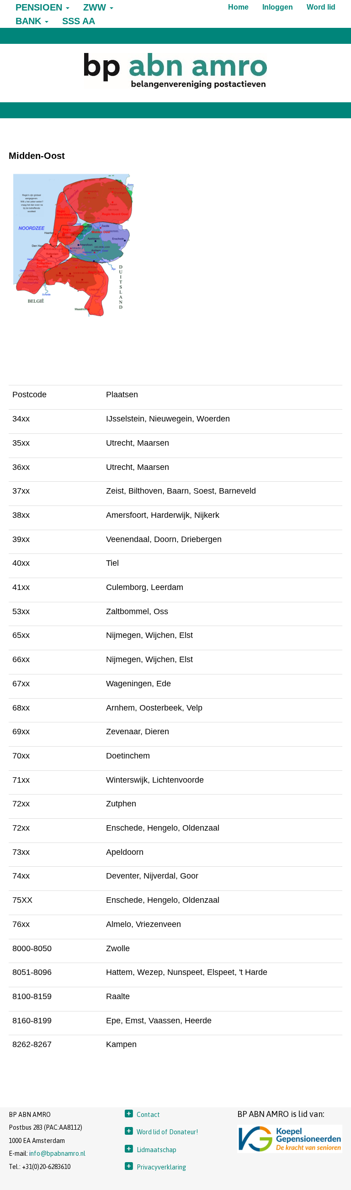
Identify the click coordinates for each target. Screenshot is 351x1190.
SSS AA (78, 21)
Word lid (321, 7)
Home (238, 7)
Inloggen (277, 7)
